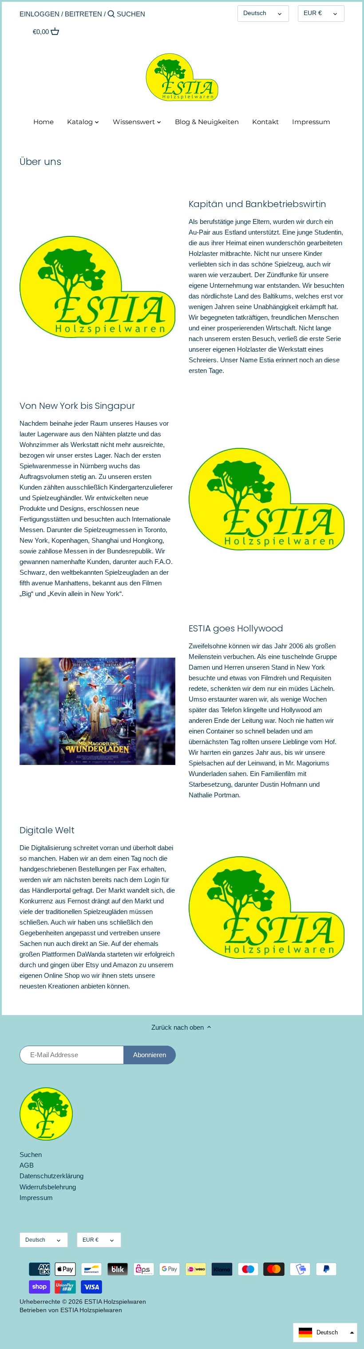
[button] (325, 1332)
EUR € (313, 13)
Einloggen (39, 14)
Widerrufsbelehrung (48, 1187)
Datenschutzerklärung (51, 1176)
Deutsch (254, 13)
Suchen (31, 1154)
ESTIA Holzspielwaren (115, 1301)
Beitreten (83, 14)
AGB (27, 1165)
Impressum (36, 1197)
